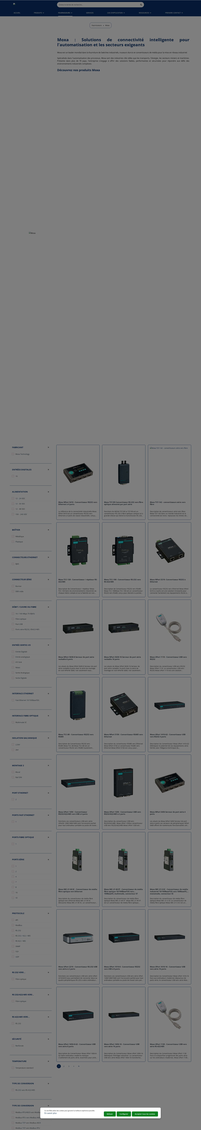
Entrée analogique (22, 657)
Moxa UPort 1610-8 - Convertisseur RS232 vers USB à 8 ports (122, 968)
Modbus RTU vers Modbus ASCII (28, 1117)
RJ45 (17, 564)
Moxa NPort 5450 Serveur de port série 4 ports (168, 813)
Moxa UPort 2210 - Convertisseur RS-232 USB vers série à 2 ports (77, 968)
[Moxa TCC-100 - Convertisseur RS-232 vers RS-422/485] (123, 550)
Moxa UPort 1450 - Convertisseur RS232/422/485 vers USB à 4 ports (72, 813)
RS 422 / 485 (20, 941)
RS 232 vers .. (18, 972)
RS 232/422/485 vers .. (23, 994)
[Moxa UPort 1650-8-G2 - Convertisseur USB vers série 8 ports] (78, 1015)
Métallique (19, 536)
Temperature (19, 1061)
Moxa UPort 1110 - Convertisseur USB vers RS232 (168, 658)
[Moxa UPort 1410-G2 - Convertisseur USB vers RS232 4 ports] (169, 705)
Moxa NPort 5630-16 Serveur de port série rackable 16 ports (122, 658)
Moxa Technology (22, 454)
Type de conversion (23, 1083)
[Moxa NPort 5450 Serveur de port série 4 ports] (169, 783)
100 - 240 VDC (21, 514)
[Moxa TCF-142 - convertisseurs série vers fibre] (169, 473)
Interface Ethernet (23, 693)
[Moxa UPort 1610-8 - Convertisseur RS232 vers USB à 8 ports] (123, 937)
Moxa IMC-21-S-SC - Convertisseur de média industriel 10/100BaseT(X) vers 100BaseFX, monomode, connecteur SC (169, 891)
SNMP (17, 946)
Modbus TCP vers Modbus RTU (27, 1128)
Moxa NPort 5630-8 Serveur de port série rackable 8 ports (76, 658)
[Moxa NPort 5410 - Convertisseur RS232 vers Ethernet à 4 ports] (78, 473)
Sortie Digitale (21, 678)
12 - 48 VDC (20, 509)
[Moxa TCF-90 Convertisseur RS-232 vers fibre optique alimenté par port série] (123, 473)
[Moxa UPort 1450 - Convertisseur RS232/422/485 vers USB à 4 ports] (78, 783)
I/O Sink (18, 662)
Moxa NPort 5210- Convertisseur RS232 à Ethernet (168, 580)
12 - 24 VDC (20, 498)
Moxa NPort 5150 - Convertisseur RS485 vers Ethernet (123, 735)
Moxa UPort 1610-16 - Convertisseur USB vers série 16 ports (167, 968)
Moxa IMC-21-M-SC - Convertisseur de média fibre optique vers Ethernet (77, 890)
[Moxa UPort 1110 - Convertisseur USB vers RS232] (169, 628)
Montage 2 (18, 765)
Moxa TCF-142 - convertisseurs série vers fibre (167, 503)
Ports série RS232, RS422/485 (27, 629)
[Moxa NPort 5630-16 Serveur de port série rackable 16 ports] (123, 628)
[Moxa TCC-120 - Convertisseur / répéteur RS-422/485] (78, 550)
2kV (16, 750)
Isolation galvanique (24, 738)
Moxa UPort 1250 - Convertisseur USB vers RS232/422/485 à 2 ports (122, 813)
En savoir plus (50, 1113)
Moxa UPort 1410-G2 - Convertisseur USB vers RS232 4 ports (167, 735)
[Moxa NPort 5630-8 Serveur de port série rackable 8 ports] (78, 628)
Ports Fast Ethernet (23, 815)
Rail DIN (18, 777)
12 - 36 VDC (20, 504)
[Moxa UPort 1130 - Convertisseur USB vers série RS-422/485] (169, 1015)
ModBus (18, 925)
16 (16, 476)
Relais (17, 667)
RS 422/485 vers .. (21, 1016)
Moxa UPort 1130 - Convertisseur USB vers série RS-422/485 (168, 1045)
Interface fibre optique (25, 715)
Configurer (124, 1114)
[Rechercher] (141, 4)
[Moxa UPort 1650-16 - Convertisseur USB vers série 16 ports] (123, 1015)
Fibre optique (20, 619)
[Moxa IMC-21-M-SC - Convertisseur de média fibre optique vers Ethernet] (78, 860)
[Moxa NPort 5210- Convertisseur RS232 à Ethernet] (169, 550)
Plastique (19, 541)
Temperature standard (24, 1068)
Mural (17, 772)
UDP (17, 957)
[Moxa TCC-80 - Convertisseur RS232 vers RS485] (78, 705)
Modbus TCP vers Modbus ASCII (28, 1123)
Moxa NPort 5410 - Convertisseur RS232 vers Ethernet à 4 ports (77, 503)
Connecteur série (22, 579)
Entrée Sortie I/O (21, 645)
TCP (16, 951)
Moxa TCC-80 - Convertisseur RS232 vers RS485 (75, 735)
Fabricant (17, 447)
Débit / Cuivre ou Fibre (24, 607)
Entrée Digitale (21, 651)
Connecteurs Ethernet (25, 557)
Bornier (18, 586)
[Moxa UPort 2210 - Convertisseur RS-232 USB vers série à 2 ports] (78, 937)
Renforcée (19, 1046)
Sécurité (16, 1039)
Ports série (18, 859)
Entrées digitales (21, 469)
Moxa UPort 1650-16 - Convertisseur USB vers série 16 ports (121, 1045)
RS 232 (18, 930)
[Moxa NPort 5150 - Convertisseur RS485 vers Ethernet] (123, 705)
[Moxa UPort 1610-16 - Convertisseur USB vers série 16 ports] (169, 937)
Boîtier (16, 529)
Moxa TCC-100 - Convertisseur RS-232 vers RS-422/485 (122, 580)
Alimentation (20, 491)
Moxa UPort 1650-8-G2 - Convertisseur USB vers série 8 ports (76, 1045)
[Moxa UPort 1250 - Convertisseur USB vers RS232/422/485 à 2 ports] (123, 783)
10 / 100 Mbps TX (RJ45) (25, 613)
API (16, 920)
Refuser (110, 1114)
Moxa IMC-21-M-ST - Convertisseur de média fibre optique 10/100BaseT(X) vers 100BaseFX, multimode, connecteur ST (123, 891)
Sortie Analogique (22, 673)
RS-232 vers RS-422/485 (25, 1090)
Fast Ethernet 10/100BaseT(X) (27, 700)
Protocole (18, 913)
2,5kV (17, 744)
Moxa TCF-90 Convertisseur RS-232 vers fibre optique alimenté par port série (123, 503)
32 (16, 898)
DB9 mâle (19, 591)
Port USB (19, 624)
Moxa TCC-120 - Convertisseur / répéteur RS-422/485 (77, 580)
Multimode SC (21, 722)
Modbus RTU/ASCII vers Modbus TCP (30, 1112)
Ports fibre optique (23, 837)
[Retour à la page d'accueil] (24, 5)
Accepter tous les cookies (145, 1114)
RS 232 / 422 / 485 (23, 936)
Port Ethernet (20, 793)
